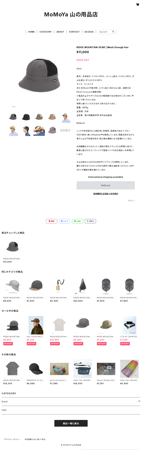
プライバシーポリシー (12, 439)
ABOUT (60, 32)
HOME (31, 32)
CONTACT (74, 32)
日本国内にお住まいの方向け (105, 193)
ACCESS (89, 32)
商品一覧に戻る (71, 423)
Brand (5, 401)
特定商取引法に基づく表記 (35, 439)
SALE (4, 410)
